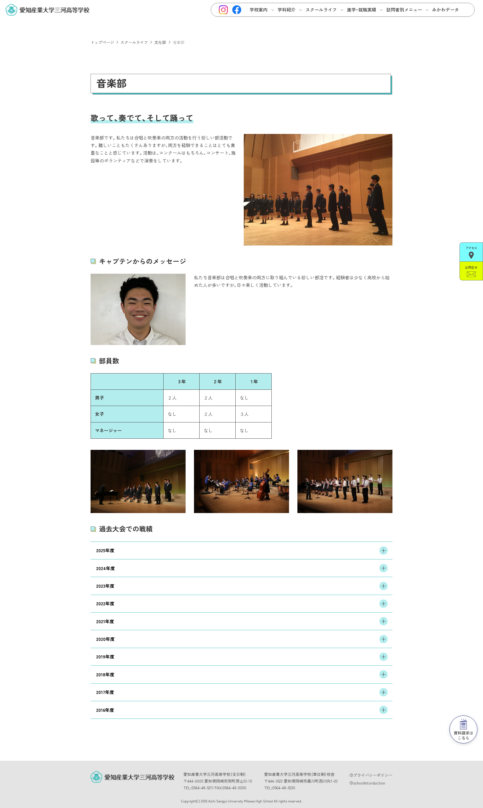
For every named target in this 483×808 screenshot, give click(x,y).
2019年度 (105, 656)
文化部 (160, 42)
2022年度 (105, 603)
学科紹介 (286, 9)
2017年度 (105, 692)
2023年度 (105, 585)
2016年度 (105, 710)
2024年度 (105, 568)
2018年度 (105, 674)
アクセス (471, 247)
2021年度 (105, 621)
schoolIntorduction (369, 783)
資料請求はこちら (463, 735)
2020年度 (105, 638)
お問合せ (471, 267)
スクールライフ (321, 9)
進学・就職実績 (361, 9)
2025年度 (105, 550)
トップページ (102, 42)
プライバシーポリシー (372, 775)
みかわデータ (445, 9)
